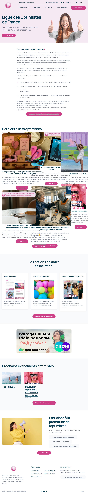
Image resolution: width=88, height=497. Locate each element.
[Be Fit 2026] (11, 378)
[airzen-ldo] (44, 330)
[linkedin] (78, 2)
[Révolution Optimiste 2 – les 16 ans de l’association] (33, 378)
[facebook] (73, 2)
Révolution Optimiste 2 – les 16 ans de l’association (31, 391)
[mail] (81, 2)
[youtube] (76, 2)
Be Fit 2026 (9, 386)
